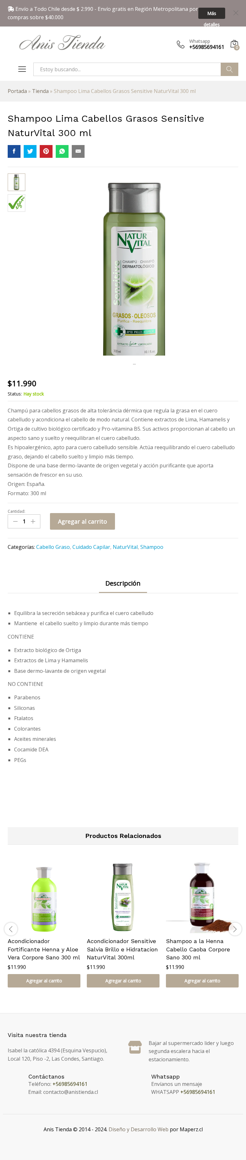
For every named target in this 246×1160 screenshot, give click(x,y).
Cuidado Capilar (91, 546)
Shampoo (151, 546)
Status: (15, 394)
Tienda (40, 91)
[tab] (123, 586)
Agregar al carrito (82, 521)
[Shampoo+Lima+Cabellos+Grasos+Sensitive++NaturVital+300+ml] (30, 151)
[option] (44, 929)
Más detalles (212, 14)
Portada (17, 91)
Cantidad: (16, 511)
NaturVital (125, 546)
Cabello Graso (53, 546)
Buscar (229, 69)
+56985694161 (70, 1083)
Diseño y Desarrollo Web (138, 1129)
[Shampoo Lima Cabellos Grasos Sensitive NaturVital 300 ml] (14, 151)
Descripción (123, 583)
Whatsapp (199, 41)
